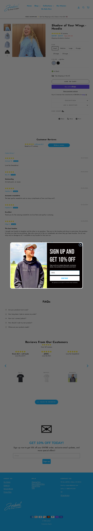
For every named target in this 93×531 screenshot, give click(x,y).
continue (64, 278)
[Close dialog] (80, 244)
